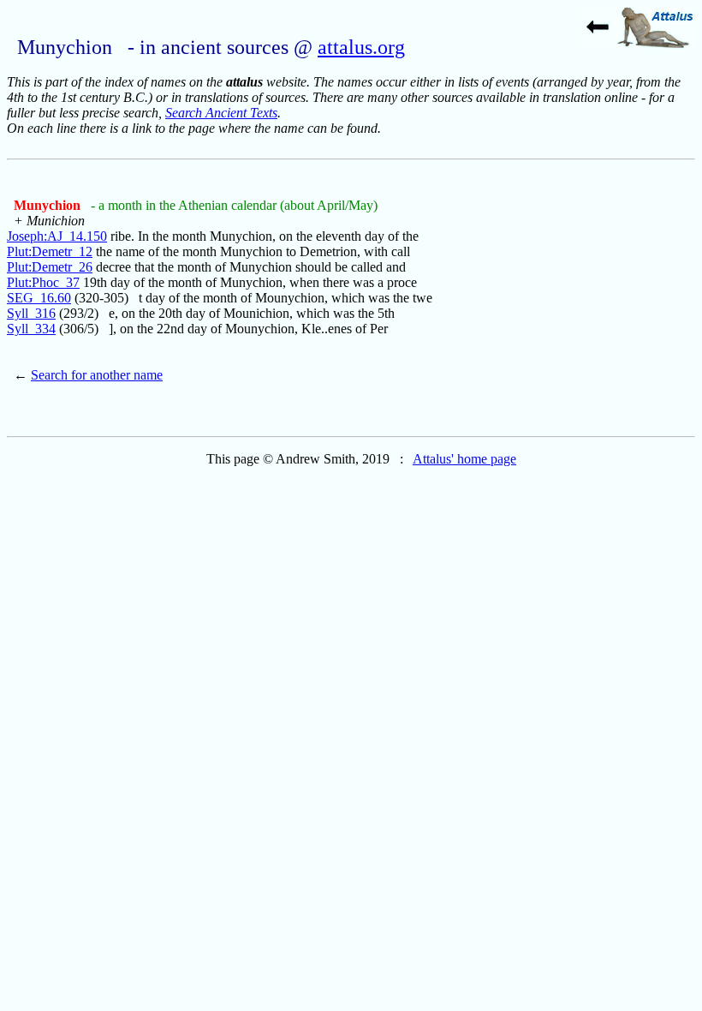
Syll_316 (31, 313)
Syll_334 (31, 328)
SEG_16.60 (39, 297)
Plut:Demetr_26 (49, 267)
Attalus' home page (464, 459)
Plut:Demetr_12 (49, 251)
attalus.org (361, 47)
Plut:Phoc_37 (43, 282)
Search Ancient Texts (221, 112)
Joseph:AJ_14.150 (57, 236)
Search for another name (97, 375)
